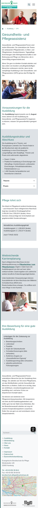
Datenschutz (8, 454)
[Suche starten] (34, 433)
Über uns (7, 443)
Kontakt (7, 448)
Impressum (8, 452)
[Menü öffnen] (33, 4)
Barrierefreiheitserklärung (13, 457)
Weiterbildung (9, 441)
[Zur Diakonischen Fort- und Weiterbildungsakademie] (28, 503)
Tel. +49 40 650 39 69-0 (10, 470)
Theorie (6, 181)
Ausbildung (10, 28)
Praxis (5, 186)
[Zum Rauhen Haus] (10, 503)
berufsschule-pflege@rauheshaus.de (15, 475)
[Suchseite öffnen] (29, 4)
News (6, 445)
